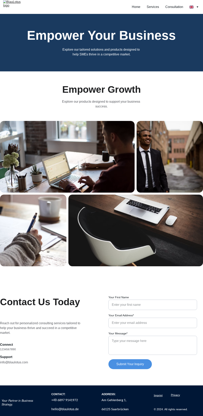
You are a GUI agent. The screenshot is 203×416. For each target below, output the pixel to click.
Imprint (158, 395)
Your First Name (118, 297)
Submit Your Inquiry (130, 364)
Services (153, 7)
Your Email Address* (121, 315)
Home (136, 7)
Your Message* (117, 333)
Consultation (174, 7)
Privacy (175, 395)
